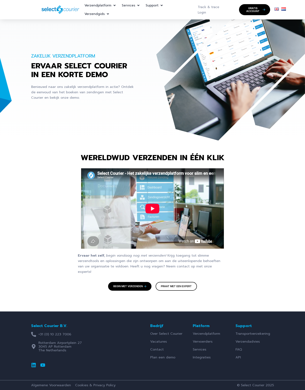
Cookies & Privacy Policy (95, 385)
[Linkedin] (33, 365)
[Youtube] (42, 365)
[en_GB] (276, 9)
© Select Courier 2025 (255, 385)
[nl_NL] (283, 9)
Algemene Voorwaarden (51, 385)
